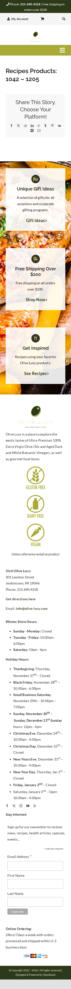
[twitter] (14, 805)
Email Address (19, 857)
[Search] (63, 19)
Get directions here (21, 599)
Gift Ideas (35, 220)
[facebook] (7, 805)
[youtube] (27, 805)
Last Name (15, 893)
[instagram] (20, 805)
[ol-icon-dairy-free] (35, 496)
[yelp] (34, 805)
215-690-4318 (30, 4)
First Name (15, 875)
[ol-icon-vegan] (35, 524)
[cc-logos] (35, 955)
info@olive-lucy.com (32, 608)
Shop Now (35, 299)
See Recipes (35, 373)
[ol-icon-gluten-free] (35, 467)
